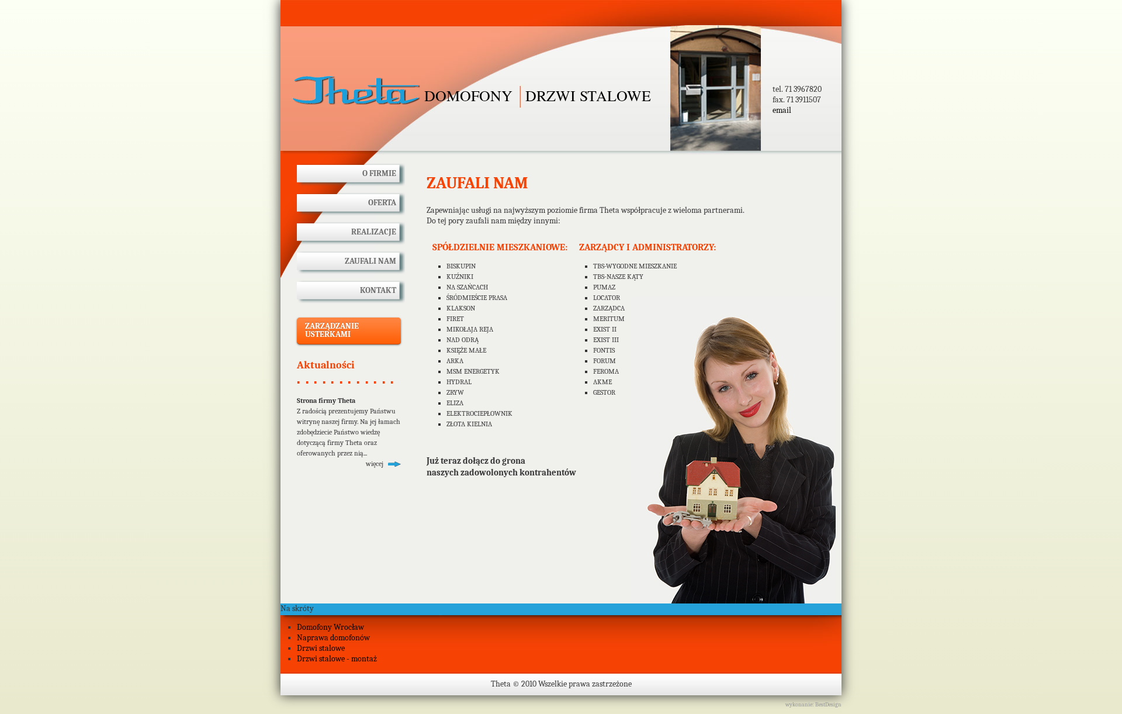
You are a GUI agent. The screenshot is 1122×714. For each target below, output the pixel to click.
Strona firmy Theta (326, 400)
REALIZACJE (373, 232)
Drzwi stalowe (321, 648)
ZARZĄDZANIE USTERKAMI (332, 330)
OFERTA (382, 203)
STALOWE (537, 95)
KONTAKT (378, 290)
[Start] (356, 90)
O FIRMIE (379, 173)
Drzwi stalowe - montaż (337, 659)
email (782, 110)
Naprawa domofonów (333, 638)
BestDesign (828, 704)
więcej (374, 464)
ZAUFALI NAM (370, 261)
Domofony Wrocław (330, 627)
